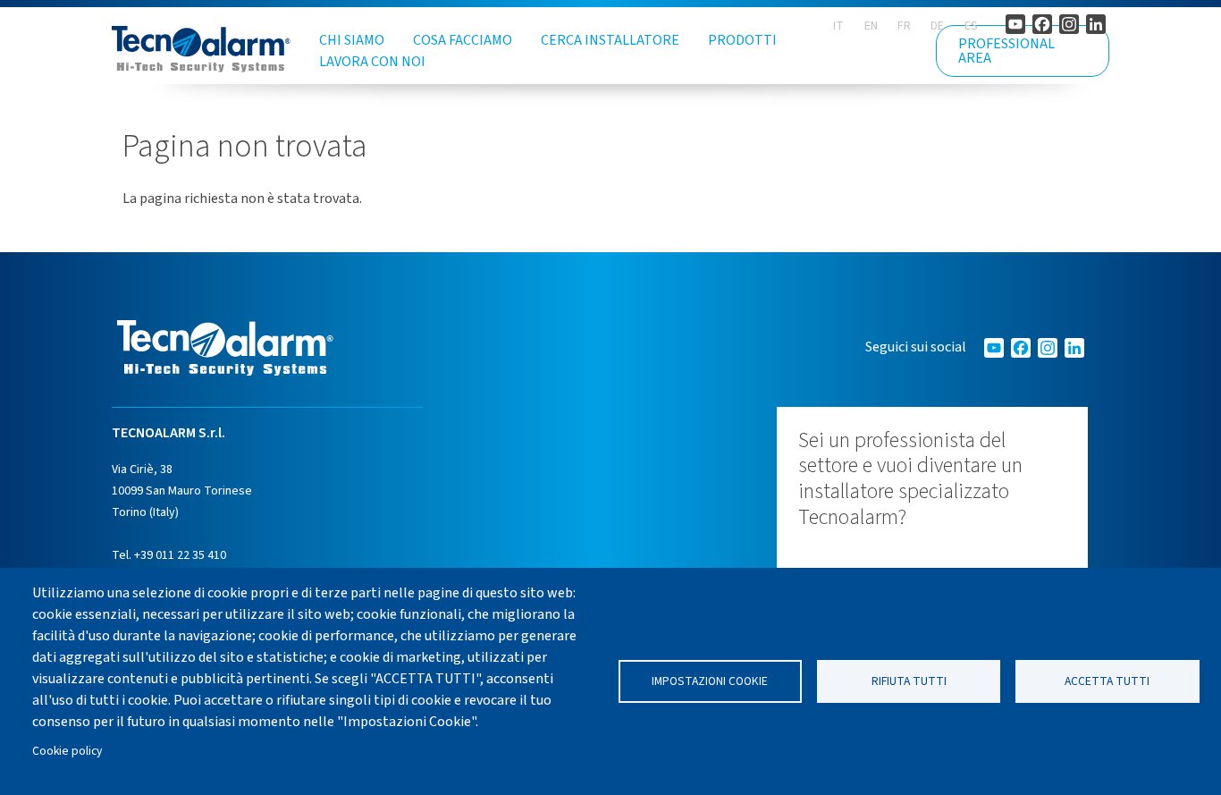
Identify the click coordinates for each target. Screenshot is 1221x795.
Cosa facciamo (462, 40)
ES (971, 26)
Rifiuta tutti (909, 680)
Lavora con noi (372, 62)
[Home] (201, 49)
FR (904, 26)
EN (871, 26)
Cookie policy (67, 750)
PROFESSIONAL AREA (1006, 51)
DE (937, 26)
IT (838, 26)
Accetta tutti (1107, 680)
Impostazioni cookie (710, 680)
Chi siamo (351, 40)
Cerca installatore (610, 40)
